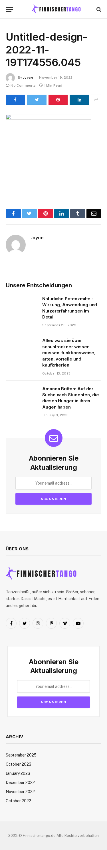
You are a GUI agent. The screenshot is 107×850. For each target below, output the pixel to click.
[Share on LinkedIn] (79, 100)
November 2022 (20, 791)
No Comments (23, 85)
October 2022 (18, 801)
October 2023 (18, 764)
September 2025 (21, 755)
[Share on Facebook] (15, 100)
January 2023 (18, 773)
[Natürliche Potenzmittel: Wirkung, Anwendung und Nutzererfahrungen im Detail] (21, 306)
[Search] (98, 9)
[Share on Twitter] (37, 100)
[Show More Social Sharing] (96, 100)
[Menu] (9, 9)
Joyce (28, 77)
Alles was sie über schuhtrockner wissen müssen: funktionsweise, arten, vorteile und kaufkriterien (69, 353)
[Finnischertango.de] (56, 9)
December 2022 (20, 782)
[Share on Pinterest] (58, 100)
